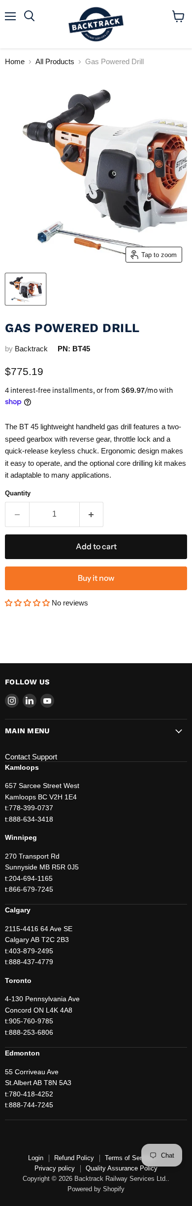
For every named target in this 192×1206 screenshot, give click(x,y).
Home (15, 61)
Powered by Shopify (96, 1189)
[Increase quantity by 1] (92, 514)
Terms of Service (129, 1158)
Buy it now (96, 578)
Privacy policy (54, 1168)
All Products (54, 61)
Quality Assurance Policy (122, 1168)
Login (35, 1158)
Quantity (18, 493)
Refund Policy (74, 1158)
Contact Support (31, 757)
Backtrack (31, 348)
